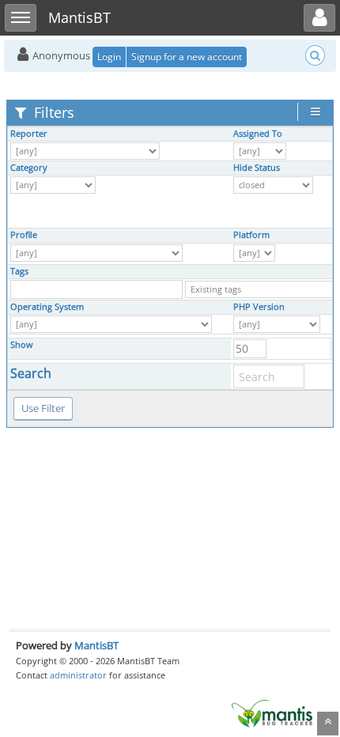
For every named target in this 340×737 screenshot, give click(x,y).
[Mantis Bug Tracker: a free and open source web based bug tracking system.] (272, 712)
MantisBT (96, 645)
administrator (78, 675)
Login (109, 56)
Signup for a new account (186, 56)
